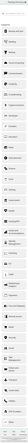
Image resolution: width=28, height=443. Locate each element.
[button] (25, 2)
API (5, 435)
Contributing (23, 435)
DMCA (14, 435)
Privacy (23, 431)
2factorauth (9, 439)
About (5, 431)
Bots (14, 431)
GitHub (19, 439)
